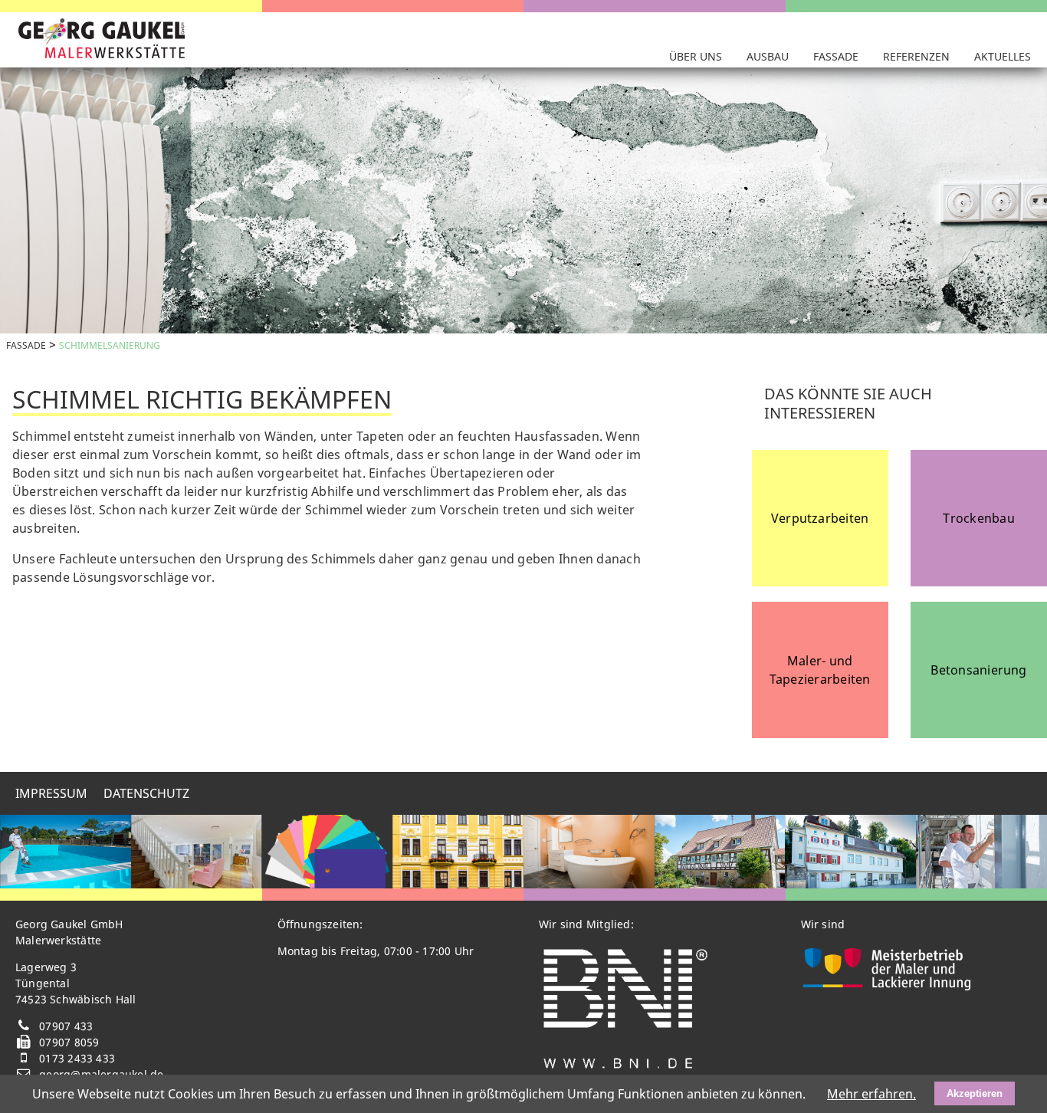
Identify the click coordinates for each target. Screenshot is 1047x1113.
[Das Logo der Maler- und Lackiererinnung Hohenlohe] (887, 986)
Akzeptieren (975, 1093)
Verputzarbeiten (820, 518)
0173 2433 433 (77, 1058)
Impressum (51, 793)
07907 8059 (69, 1042)
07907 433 (66, 1026)
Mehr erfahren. (871, 1093)
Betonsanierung (978, 670)
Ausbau (768, 56)
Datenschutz (146, 793)
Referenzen (916, 56)
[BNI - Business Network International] (625, 1067)
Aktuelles (1002, 56)
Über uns (695, 56)
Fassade (835, 56)
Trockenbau (978, 518)
